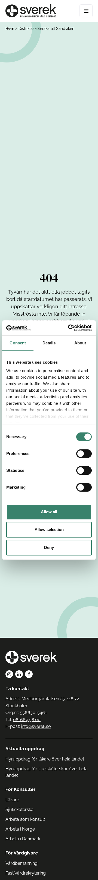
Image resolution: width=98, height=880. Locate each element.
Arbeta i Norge (20, 829)
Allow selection (49, 529)
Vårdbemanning (21, 863)
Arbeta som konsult (25, 819)
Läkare (12, 799)
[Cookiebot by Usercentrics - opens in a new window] (69, 327)
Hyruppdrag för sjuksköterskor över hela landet (46, 772)
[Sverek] (30, 10)
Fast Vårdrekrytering (25, 873)
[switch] (84, 453)
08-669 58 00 (27, 719)
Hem (9, 28)
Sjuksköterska (19, 809)
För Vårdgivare (21, 853)
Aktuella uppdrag (24, 748)
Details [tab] (49, 343)
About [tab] (80, 343)
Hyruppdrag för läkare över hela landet (44, 759)
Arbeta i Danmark (22, 838)
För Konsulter (20, 789)
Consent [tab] (18, 343)
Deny (49, 547)
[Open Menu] (86, 10)
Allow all (49, 512)
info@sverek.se (36, 726)
